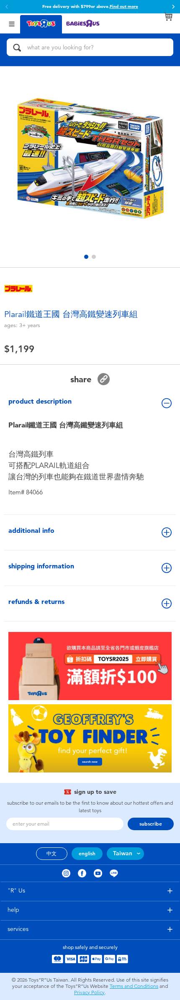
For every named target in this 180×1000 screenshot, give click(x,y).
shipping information (41, 566)
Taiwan (122, 853)
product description (40, 401)
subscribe (150, 824)
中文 (51, 854)
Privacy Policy (89, 992)
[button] (173, 6)
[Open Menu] (12, 23)
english (87, 854)
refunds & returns (36, 602)
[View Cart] (168, 17)
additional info (31, 531)
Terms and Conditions (134, 986)
